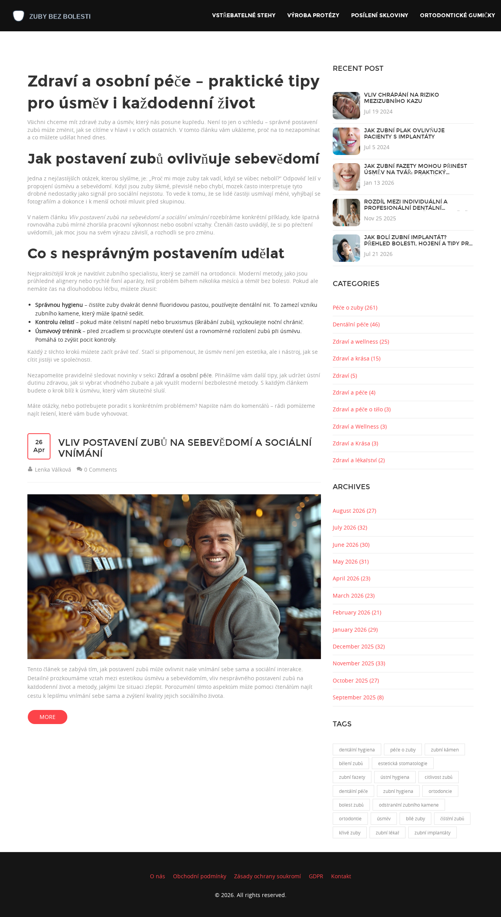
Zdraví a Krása (355, 443)
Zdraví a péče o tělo (362, 409)
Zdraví (345, 375)
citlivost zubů (438, 777)
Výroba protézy (313, 15)
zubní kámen (445, 749)
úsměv (384, 818)
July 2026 (350, 527)
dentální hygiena (357, 749)
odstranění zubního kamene (409, 805)
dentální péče (353, 791)
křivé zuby (349, 832)
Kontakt (341, 876)
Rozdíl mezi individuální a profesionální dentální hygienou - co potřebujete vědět (417, 208)
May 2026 (351, 561)
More (48, 717)
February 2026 (357, 612)
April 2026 (351, 578)
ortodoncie (440, 791)
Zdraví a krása (356, 358)
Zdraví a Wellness (360, 426)
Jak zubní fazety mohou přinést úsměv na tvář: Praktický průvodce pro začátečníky (415, 172)
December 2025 (359, 646)
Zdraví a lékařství (359, 460)
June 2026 (351, 544)
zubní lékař (387, 832)
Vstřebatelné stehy (244, 15)
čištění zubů (452, 818)
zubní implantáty (432, 832)
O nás (157, 876)
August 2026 (354, 510)
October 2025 (356, 680)
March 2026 (354, 595)
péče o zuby (403, 749)
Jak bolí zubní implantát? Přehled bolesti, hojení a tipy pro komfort (419, 243)
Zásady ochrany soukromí (267, 876)
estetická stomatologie (402, 763)
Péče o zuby (355, 307)
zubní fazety (352, 777)
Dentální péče (356, 324)
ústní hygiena (394, 777)
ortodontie (350, 818)
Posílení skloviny (379, 15)
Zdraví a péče (354, 392)
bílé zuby (415, 818)
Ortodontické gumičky (457, 15)
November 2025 (359, 663)
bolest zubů (351, 805)
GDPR (316, 876)
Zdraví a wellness (361, 341)
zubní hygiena (398, 791)
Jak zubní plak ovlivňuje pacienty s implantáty (404, 133)
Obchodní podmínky (199, 876)
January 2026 (355, 629)
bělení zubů (351, 763)
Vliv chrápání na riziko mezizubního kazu (401, 98)
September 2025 (358, 697)
